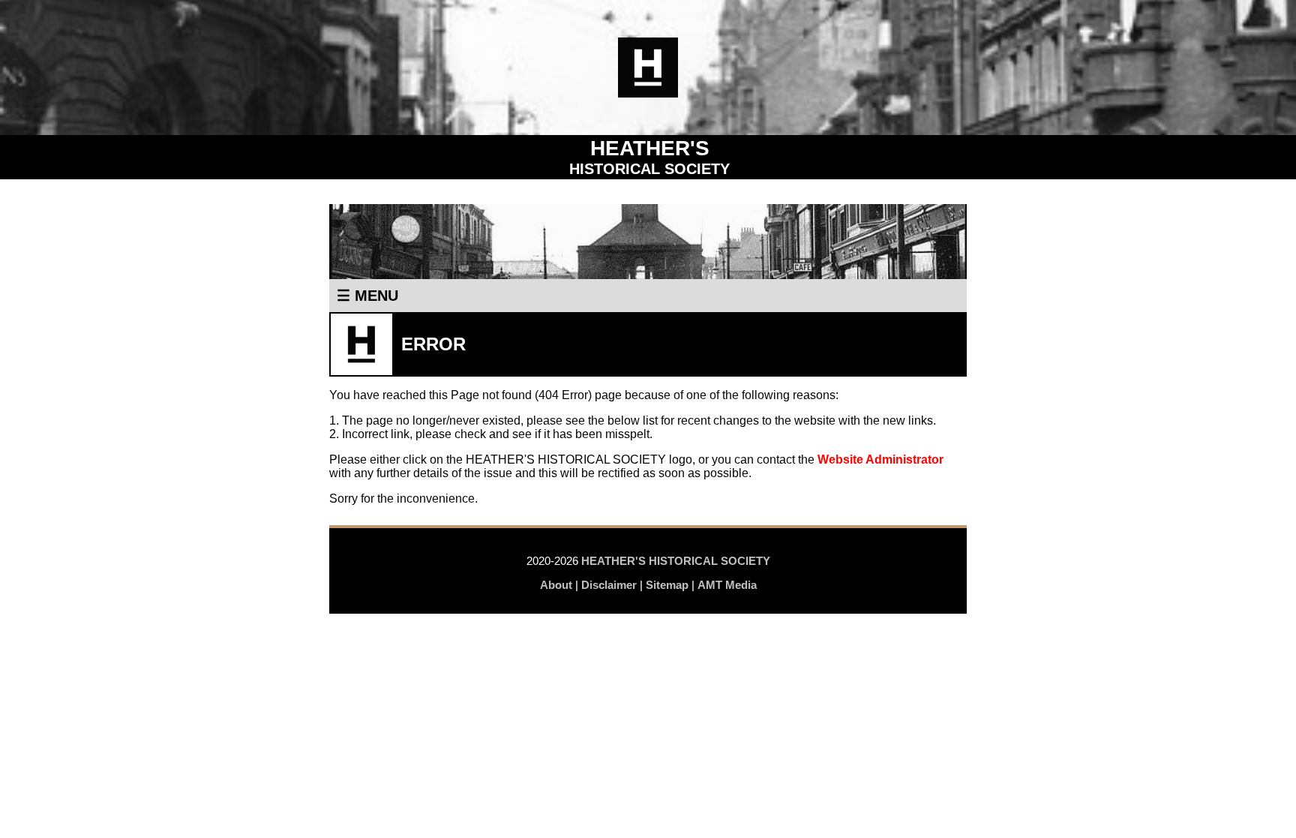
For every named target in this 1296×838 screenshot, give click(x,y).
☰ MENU (367, 295)
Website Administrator (881, 459)
